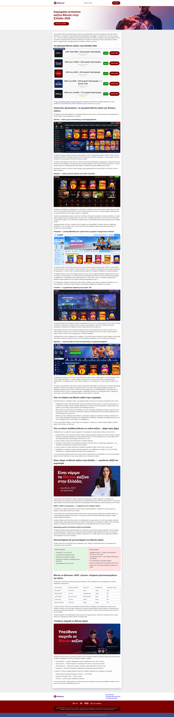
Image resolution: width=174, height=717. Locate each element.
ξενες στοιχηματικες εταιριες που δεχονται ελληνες (68, 101)
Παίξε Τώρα (114, 53)
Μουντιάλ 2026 (87, 3)
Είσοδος (116, 3)
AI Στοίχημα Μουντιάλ (111, 698)
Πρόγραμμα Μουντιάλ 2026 (113, 696)
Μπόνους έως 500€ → (61, 23)
